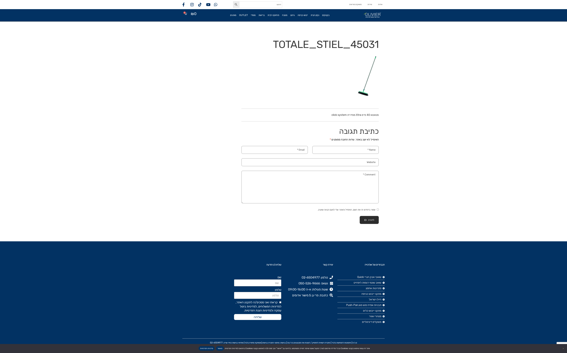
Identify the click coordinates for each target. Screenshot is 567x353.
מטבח (284, 15)
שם (279, 277)
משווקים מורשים (355, 4)
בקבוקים (325, 15)
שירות (370, 4)
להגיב (371, 219)
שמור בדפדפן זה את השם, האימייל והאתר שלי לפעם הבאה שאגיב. (346, 209)
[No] (563, 348)
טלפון (278, 289)
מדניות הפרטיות (206, 348)
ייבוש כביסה (303, 15)
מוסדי (253, 15)
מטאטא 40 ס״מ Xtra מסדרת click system (355, 115)
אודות (380, 4)
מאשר (219, 348)
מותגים (233, 15)
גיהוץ (292, 15)
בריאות (262, 15)
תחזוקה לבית (273, 15)
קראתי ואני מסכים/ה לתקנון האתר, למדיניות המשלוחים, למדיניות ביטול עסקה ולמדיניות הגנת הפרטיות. (258, 306)
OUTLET (243, 15)
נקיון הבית (315, 15)
